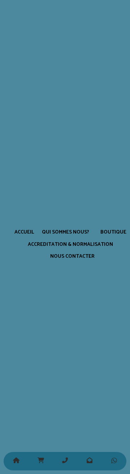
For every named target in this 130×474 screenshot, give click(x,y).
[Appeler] (65, 461)
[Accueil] (16, 461)
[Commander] (40, 461)
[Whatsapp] (114, 461)
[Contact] (89, 461)
